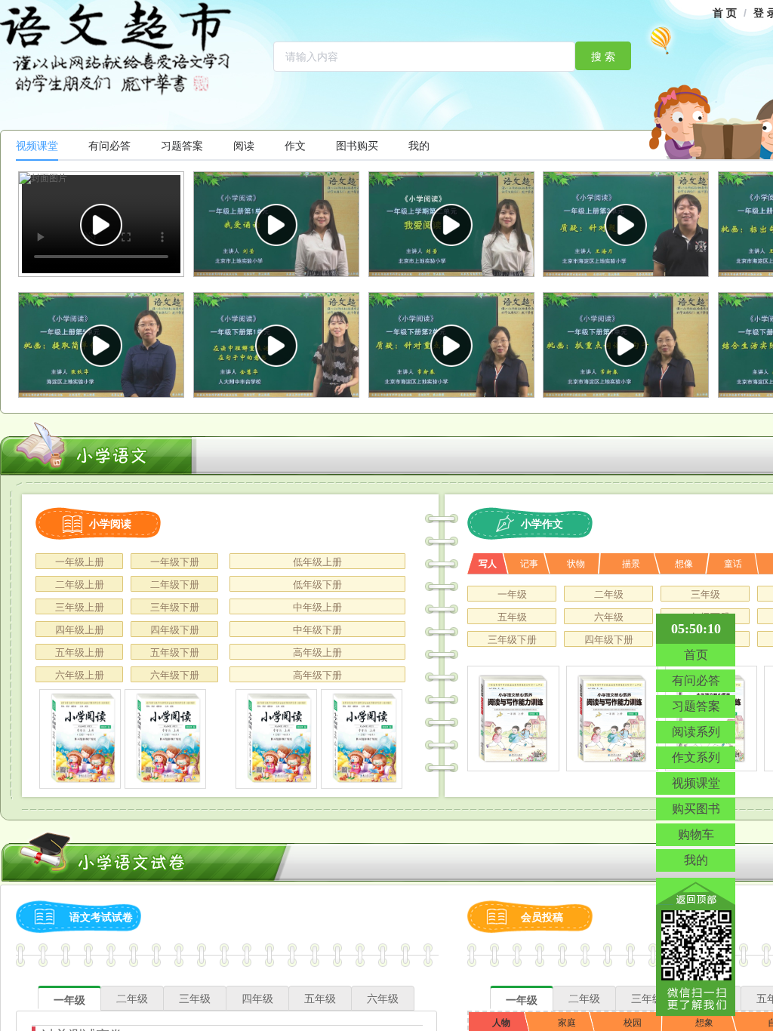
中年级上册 (317, 607)
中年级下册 (317, 630)
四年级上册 (79, 630)
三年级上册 (79, 607)
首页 (696, 654)
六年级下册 (174, 675)
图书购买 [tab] (357, 146)
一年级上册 (79, 562)
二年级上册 (79, 584)
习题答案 (696, 706)
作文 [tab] (295, 146)
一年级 (512, 594)
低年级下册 (317, 584)
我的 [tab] (419, 146)
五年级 (512, 617)
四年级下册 (174, 630)
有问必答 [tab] (109, 146)
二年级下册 (174, 584)
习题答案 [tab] (182, 146)
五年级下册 (174, 652)
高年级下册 (317, 675)
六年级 (609, 617)
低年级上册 (317, 562)
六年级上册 (79, 675)
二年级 (609, 594)
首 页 (725, 13)
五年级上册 (79, 652)
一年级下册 (174, 562)
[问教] (80, 739)
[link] (725, 13)
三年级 (705, 594)
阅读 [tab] (243, 146)
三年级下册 (174, 607)
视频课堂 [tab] (37, 146)
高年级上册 (317, 652)
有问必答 (696, 680)
